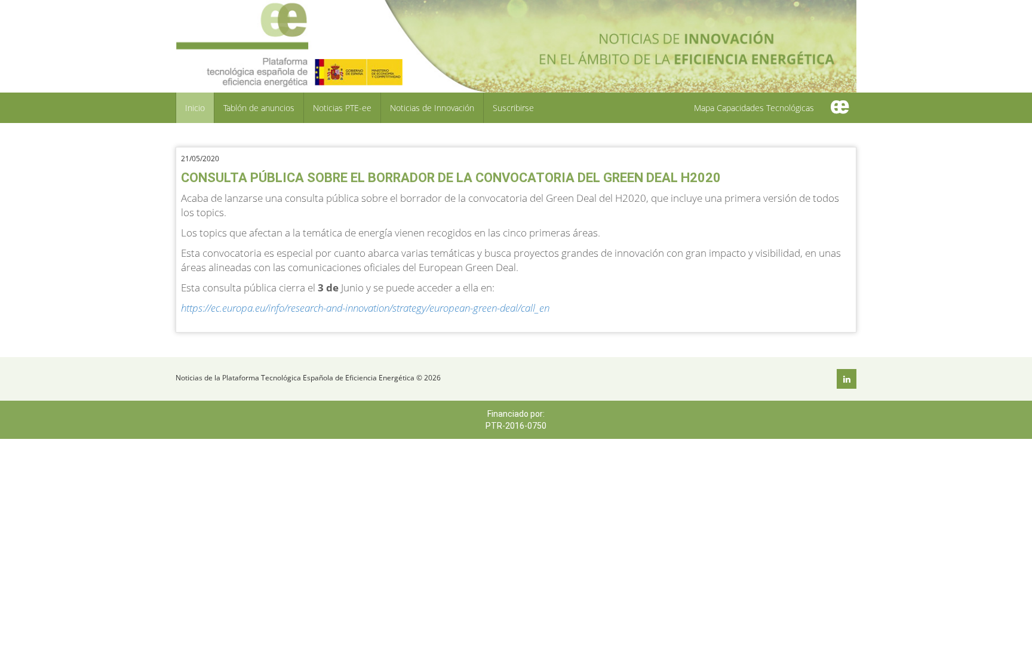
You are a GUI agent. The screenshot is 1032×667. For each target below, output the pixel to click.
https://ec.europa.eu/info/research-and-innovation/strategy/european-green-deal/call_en (365, 308)
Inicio (195, 107)
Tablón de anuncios (258, 107)
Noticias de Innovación (432, 107)
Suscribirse (513, 107)
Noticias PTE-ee (342, 107)
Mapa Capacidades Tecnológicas (754, 107)
